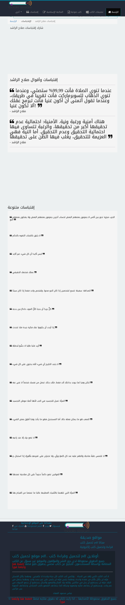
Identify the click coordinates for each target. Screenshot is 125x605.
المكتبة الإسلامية (54, 12)
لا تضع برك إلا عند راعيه (23, 438)
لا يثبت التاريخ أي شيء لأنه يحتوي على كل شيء (35, 364)
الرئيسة (114, 12)
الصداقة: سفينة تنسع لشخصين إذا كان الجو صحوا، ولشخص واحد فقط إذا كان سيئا (51, 291)
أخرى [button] (17, 12)
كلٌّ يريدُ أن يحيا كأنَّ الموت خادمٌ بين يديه (32, 309)
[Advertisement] (62, 52)
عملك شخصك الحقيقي (23, 272)
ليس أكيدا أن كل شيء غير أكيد (27, 254)
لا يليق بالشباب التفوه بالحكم (26, 236)
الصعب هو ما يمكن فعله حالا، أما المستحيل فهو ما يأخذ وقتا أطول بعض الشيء (51, 419)
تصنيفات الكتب (96, 12)
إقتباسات (33, 12)
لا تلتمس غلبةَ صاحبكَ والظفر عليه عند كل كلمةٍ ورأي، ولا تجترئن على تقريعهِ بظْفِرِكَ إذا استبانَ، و (58, 456)
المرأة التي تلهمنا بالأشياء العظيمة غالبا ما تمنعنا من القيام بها (44, 493)
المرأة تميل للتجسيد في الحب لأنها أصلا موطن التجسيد (39, 401)
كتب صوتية (75, 12)
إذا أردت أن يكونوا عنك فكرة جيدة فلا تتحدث (33, 327)
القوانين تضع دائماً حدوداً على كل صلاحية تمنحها (36, 474)
